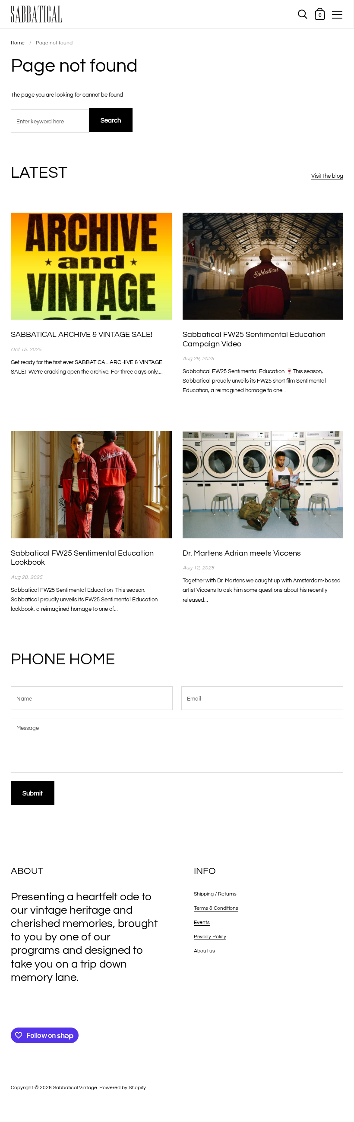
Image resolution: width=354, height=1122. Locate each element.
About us (204, 951)
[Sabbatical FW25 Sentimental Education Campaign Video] (263, 266)
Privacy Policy (210, 937)
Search (111, 120)
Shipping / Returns (215, 894)
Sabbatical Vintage (75, 1088)
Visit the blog (327, 176)
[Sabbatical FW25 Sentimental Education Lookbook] (91, 484)
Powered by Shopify (122, 1088)
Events (202, 922)
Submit (32, 793)
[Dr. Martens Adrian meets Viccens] (263, 484)
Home (18, 43)
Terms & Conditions (216, 908)
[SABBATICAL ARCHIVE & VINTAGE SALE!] (91, 266)
